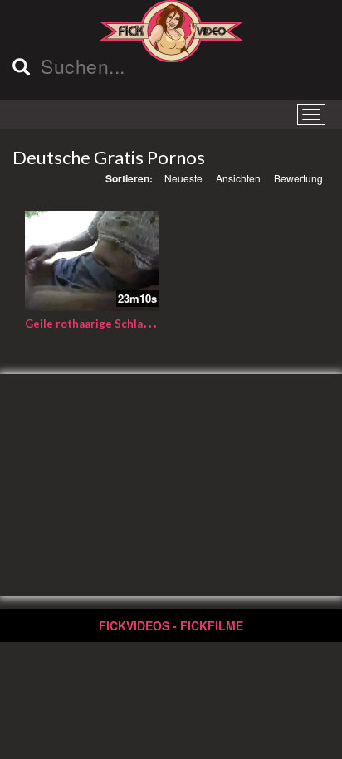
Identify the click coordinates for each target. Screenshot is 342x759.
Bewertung (298, 178)
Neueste (183, 178)
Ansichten (238, 178)
